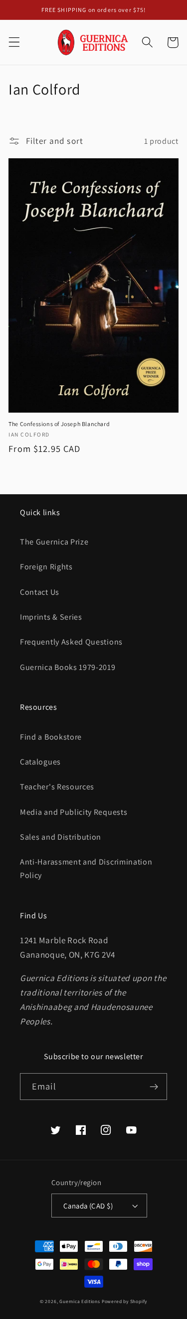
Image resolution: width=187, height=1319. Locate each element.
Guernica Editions (79, 1301)
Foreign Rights (46, 566)
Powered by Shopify (125, 1301)
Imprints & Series (51, 617)
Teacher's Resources (57, 786)
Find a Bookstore (51, 737)
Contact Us (39, 592)
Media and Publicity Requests (73, 812)
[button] (14, 42)
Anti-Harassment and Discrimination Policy (86, 868)
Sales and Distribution (60, 837)
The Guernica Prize (54, 542)
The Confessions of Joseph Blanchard (59, 424)
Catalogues (40, 762)
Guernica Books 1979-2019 (68, 667)
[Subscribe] (154, 1086)
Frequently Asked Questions (71, 642)
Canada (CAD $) (88, 1205)
